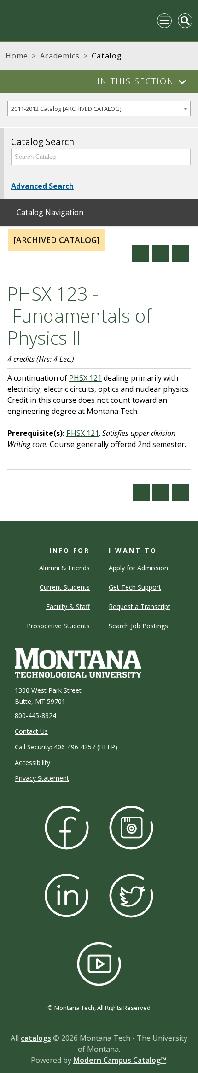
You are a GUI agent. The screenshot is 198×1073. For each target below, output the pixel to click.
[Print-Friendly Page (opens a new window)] (160, 253)
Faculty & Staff (68, 606)
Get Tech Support (135, 587)
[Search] (181, 157)
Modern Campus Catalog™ (119, 1060)
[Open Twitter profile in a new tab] (131, 894)
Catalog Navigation (50, 212)
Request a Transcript (139, 606)
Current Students (65, 587)
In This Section (135, 81)
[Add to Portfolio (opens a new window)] (140, 253)
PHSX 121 (85, 378)
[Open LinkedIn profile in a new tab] (66, 894)
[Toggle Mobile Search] (185, 20)
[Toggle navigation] (164, 20)
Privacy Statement (42, 778)
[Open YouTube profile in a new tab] (99, 962)
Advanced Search (42, 186)
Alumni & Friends (64, 567)
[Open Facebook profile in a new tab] (66, 826)
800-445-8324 (35, 715)
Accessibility (32, 762)
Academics (60, 56)
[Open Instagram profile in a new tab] (131, 826)
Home (17, 56)
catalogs (36, 1038)
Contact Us (31, 731)
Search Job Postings (138, 625)
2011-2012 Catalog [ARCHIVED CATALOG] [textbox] (66, 108)
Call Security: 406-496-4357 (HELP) (66, 746)
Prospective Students (58, 625)
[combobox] (99, 108)
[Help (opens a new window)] (180, 253)
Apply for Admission (138, 567)
